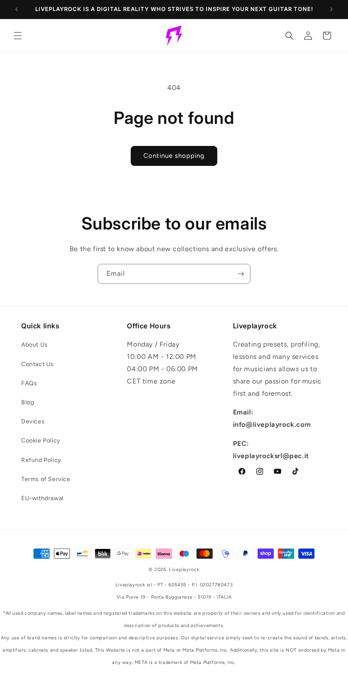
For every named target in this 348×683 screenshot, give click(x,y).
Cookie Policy (40, 440)
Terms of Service (45, 479)
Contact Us (37, 364)
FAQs (29, 383)
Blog (27, 402)
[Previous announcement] (16, 9)
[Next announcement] (331, 9)
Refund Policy (41, 460)
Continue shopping (174, 156)
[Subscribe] (240, 274)
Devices (33, 421)
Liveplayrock (184, 569)
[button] (17, 35)
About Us (34, 344)
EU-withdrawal (42, 498)
